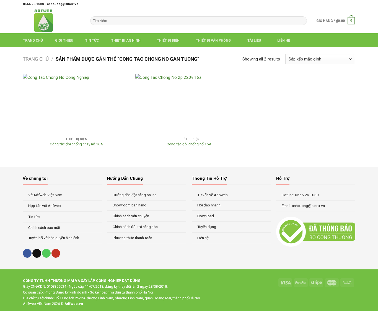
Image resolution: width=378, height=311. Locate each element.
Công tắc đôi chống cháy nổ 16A (76, 144)
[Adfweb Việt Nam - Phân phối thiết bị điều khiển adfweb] (52, 20)
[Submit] (301, 20)
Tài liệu (254, 40)
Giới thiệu (64, 40)
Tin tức (92, 40)
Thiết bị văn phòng (213, 40)
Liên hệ (283, 40)
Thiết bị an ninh (126, 40)
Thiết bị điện (168, 40)
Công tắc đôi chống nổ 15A (189, 144)
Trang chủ (33, 40)
